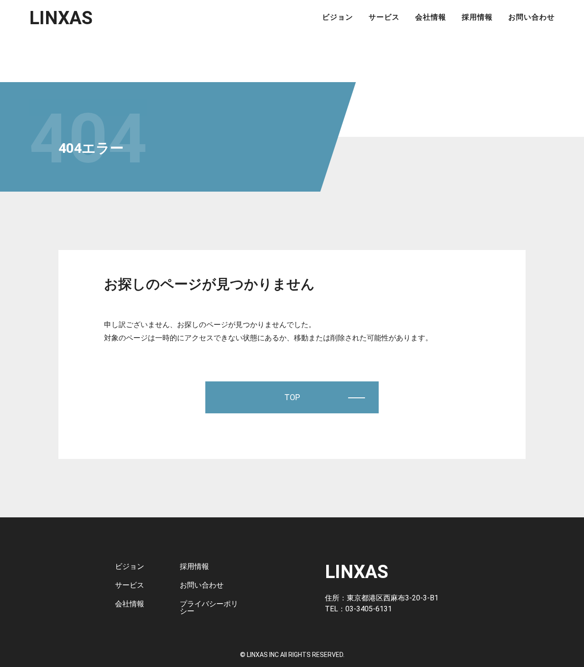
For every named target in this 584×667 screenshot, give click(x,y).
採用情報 (477, 17)
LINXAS (61, 18)
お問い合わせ (531, 17)
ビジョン (337, 17)
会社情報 (430, 17)
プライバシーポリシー (209, 607)
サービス (384, 17)
